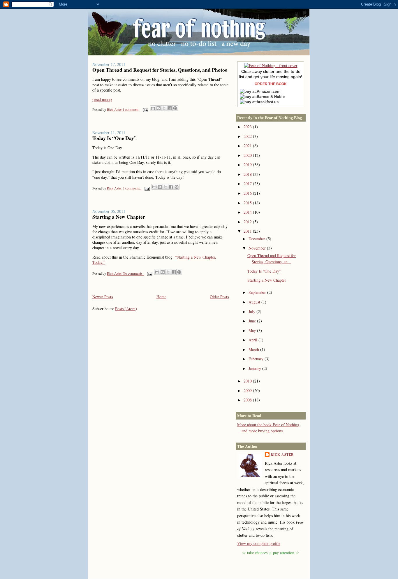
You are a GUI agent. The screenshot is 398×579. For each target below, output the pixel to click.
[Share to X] (164, 108)
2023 (248, 126)
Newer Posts (102, 296)
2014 (248, 212)
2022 (248, 136)
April (253, 340)
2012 (248, 221)
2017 (248, 183)
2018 (248, 174)
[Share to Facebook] (169, 108)
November (258, 248)
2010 (248, 381)
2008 (248, 400)
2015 (248, 203)
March (254, 349)
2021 (248, 145)
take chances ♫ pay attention (270, 552)
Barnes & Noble (271, 96)
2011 (248, 231)
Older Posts (219, 296)
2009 (248, 390)
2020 (248, 155)
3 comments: (132, 188)
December (257, 238)
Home (161, 296)
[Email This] (153, 108)
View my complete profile (258, 543)
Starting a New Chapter (118, 216)
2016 (248, 193)
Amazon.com (269, 91)
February (257, 359)
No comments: (133, 273)
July (252, 311)
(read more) (102, 99)
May (253, 330)
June (253, 321)
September (258, 292)
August (255, 302)
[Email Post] (145, 109)
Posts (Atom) (126, 308)
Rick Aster (282, 454)
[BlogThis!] (158, 108)
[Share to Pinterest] (175, 108)
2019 (248, 164)
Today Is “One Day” (114, 138)
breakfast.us (268, 102)
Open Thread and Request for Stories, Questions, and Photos (159, 69)
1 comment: (131, 109)
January (255, 368)
